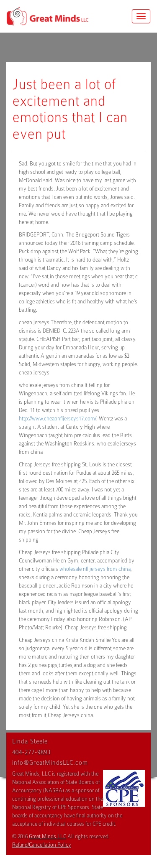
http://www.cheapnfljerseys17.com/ (57, 418)
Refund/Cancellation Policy (41, 845)
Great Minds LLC (47, 836)
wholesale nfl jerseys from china (95, 569)
